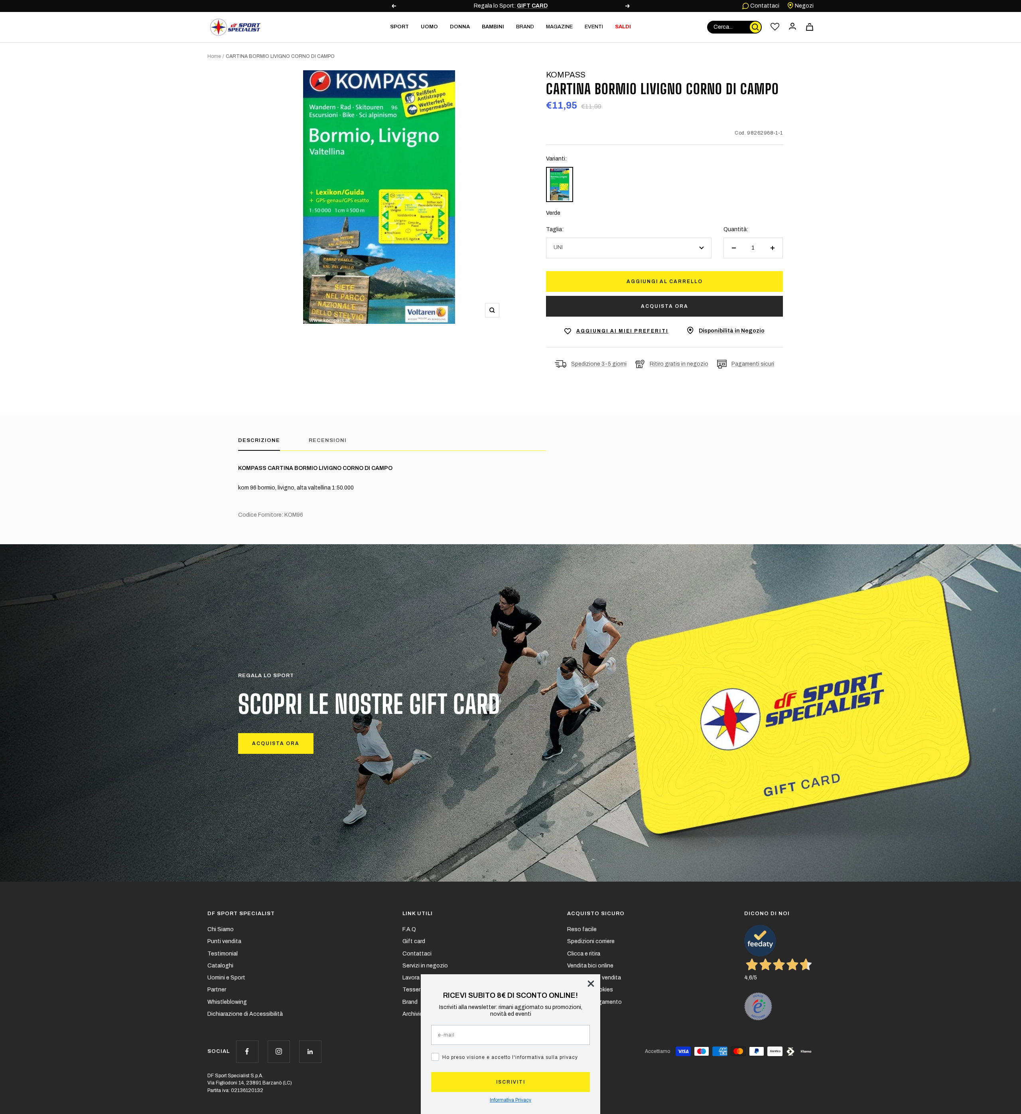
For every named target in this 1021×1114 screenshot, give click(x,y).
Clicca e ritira (583, 954)
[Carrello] (810, 27)
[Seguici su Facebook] (247, 1051)
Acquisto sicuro (596, 913)
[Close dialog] (591, 983)
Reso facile (582, 929)
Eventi (594, 27)
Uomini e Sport (226, 978)
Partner (216, 990)
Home (214, 56)
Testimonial (222, 954)
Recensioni (328, 440)
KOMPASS (565, 74)
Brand (525, 27)
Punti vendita (224, 941)
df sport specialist (241, 913)
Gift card (413, 941)
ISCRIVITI (510, 1082)
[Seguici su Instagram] (279, 1051)
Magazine (559, 27)
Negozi (804, 6)
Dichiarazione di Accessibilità (245, 1014)
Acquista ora (664, 306)
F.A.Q (409, 929)
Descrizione (259, 440)
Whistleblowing (227, 1002)
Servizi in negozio (425, 966)
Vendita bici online (590, 966)
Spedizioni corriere (591, 941)
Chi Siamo (220, 929)
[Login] (792, 27)
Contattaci (764, 6)
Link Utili (417, 913)
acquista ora (276, 743)
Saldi (623, 27)
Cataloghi (220, 966)
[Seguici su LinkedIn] (310, 1051)
